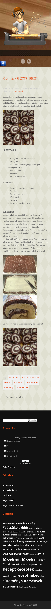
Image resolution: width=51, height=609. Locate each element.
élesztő (20, 587)
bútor (42, 531)
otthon (39, 564)
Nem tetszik (11, 456)
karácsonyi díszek (33, 541)
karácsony (18, 541)
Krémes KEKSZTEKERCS (20, 78)
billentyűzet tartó (31, 532)
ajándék (13, 532)
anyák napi (20, 532)
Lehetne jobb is (13, 451)
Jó (7, 446)
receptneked (32, 382)
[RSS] (29, 61)
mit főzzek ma (27, 559)
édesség (13, 586)
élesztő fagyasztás (30, 587)
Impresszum (8, 485)
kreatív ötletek (12, 549)
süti (6, 586)
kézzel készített (16, 553)
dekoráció (8, 537)
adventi (32, 528)
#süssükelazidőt (15, 527)
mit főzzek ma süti (30, 377)
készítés (27, 549)
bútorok (21, 535)
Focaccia (26, 538)
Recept (7, 382)
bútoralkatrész (10, 534)
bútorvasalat (39, 534)
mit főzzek (13, 377)
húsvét (33, 538)
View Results (25, 463)
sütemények (22, 387)
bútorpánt (28, 535)
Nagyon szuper (13, 441)
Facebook (22, 61)
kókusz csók (33, 555)
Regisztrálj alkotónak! (13, 505)
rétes (42, 576)
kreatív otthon (36, 545)
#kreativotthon (9, 523)
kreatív (24, 545)
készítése (35, 549)
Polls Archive (9, 467)
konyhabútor (11, 545)
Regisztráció (8, 500)
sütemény (8, 387)
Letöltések (8, 495)
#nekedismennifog (25, 523)
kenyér (45, 542)
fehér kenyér (18, 538)
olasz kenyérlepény (28, 565)
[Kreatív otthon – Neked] (25, 43)
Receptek (19, 91)
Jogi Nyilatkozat (10, 490)
